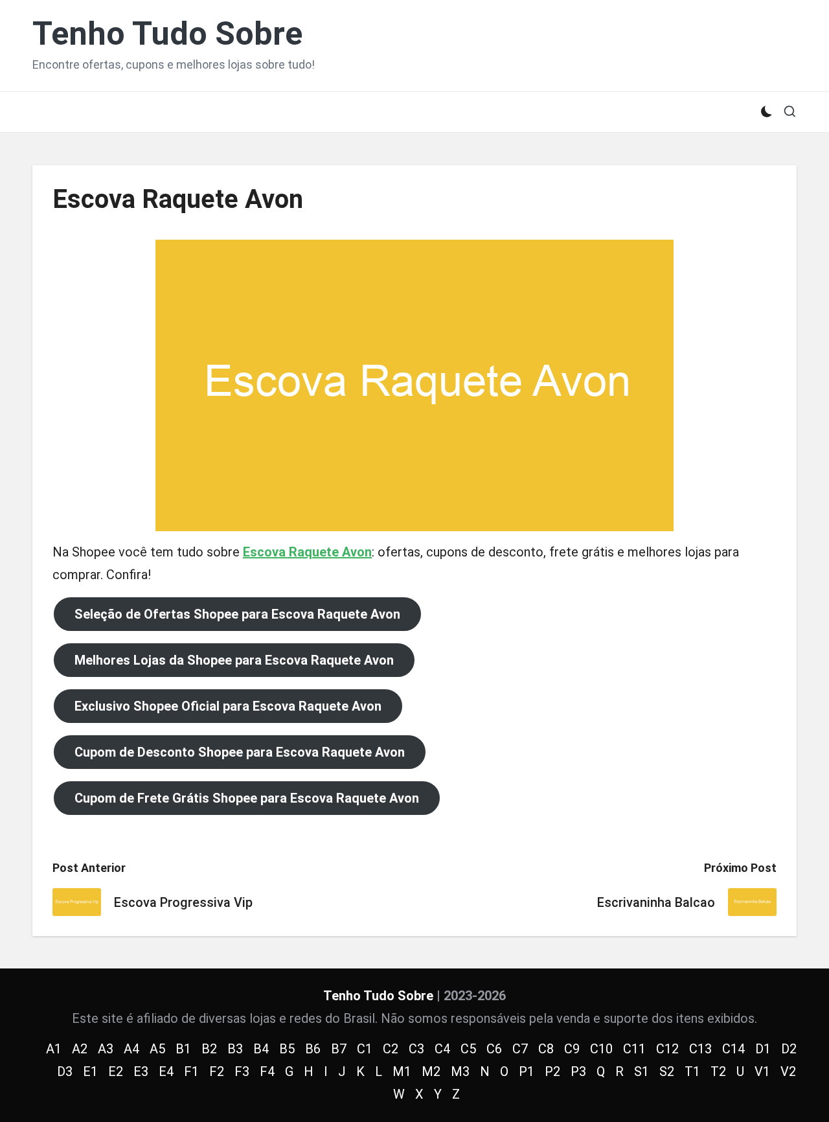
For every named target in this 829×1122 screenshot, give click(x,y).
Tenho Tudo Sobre (167, 34)
